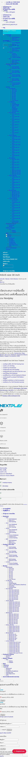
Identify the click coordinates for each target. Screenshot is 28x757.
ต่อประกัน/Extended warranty (11, 676)
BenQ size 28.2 (16, 195)
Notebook (13, 354)
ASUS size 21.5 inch (14, 604)
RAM (18, 356)
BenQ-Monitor (12, 190)
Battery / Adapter (4, 356)
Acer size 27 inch (13, 596)
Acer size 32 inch (13, 599)
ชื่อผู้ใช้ (2, 739)
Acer (10, 41)
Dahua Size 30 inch (14, 630)
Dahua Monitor (13, 175)
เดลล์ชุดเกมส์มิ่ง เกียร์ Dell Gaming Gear (13, 364)
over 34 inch (15, 100)
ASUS (10, 46)
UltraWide (14, 110)
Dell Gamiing (15, 40)
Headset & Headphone (12, 241)
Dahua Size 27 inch (14, 629)
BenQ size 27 (15, 194)
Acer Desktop (15, 71)
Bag (23, 353)
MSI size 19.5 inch (14, 615)
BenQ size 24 (15, 191)
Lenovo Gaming (16, 57)
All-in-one (7, 354)
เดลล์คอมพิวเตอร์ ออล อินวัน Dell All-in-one (14, 371)
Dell (10, 36)
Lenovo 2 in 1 (15, 56)
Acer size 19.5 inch (14, 591)
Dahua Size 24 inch (14, 627)
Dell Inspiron (17, 388)
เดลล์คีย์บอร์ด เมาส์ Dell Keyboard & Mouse (14, 375)
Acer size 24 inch (13, 595)
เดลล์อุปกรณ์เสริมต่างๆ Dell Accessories (13, 380)
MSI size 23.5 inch (14, 618)
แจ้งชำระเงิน (6, 8)
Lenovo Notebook (14, 54)
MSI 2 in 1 (14, 61)
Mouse (11, 226)
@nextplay (5, 486)
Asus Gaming (15, 50)
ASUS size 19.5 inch (14, 603)
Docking (11, 239)
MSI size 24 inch (16, 170)
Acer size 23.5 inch (14, 594)
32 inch (14, 97)
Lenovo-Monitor (13, 198)
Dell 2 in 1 (14, 38)
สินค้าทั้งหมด (6, 257)
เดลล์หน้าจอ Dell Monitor (9, 367)
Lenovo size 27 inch (14, 647)
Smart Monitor (15, 104)
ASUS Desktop (16, 75)
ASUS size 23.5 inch (14, 606)
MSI (10, 58)
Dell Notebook (16, 37)
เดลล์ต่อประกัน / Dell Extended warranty (13, 382)
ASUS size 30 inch (14, 610)
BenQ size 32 (15, 197)
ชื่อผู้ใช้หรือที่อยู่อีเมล (6, 723)
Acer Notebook (16, 42)
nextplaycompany (7, 482)
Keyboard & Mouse (22, 354)
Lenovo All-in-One (14, 564)
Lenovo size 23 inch (14, 643)
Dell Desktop (15, 67)
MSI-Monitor (12, 158)
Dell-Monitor (12, 88)
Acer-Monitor (12, 112)
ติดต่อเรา (5, 263)
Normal (14, 103)
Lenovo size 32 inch (14, 650)
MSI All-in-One (16, 80)
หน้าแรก (5, 252)
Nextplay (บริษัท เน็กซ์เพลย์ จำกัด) (11, 395)
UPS (10, 246)
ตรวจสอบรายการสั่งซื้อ (9, 9)
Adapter (14, 232)
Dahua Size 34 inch (14, 631)
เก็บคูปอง (3, 700)
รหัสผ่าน (2, 726)
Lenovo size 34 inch (14, 651)
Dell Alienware (4, 390)
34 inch (14, 99)
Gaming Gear (15, 111)
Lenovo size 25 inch (14, 646)
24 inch (14, 93)
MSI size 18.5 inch (14, 614)
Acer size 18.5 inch (14, 590)
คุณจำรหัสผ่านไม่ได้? (5, 733)
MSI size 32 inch (16, 174)
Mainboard (12, 238)
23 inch (14, 92)
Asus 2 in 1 (15, 49)
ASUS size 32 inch (14, 611)
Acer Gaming (15, 45)
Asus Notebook (16, 48)
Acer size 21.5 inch (14, 592)
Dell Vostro (24, 388)
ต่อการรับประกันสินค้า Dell (10, 259)
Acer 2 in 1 (15, 44)
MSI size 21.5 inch (14, 616)
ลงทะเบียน (3, 748)
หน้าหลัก (2, 279)
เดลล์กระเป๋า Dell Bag (8, 365)
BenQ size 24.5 (16, 193)
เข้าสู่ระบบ (9, 729)
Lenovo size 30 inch (14, 649)
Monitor (7, 279)
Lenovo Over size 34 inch (15, 221)
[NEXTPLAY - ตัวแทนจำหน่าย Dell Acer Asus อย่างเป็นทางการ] (9, 24)
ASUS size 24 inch (14, 607)
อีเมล (1, 742)
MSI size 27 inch (16, 171)
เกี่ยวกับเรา (6, 254)
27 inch (14, 95)
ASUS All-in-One (16, 76)
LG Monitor (12, 101)
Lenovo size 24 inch (14, 645)
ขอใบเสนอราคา (7, 6)
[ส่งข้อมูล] (3, 34)
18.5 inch (14, 89)
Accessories (13, 356)
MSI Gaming (15, 62)
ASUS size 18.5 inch (14, 602)
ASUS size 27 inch (14, 608)
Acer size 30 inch (13, 598)
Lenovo (11, 52)
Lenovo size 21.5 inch (15, 200)
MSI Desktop (15, 79)
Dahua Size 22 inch (14, 626)
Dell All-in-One (16, 68)
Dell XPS (10, 390)
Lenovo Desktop (16, 83)
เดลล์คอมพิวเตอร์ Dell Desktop (11, 369)
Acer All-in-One (16, 72)
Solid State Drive (13, 245)
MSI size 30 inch (16, 172)
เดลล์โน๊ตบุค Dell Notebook (10, 373)
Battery (14, 230)
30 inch (14, 96)
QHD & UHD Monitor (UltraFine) (15, 107)
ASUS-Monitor (13, 135)
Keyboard (11, 225)
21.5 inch (14, 91)
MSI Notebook (15, 60)
